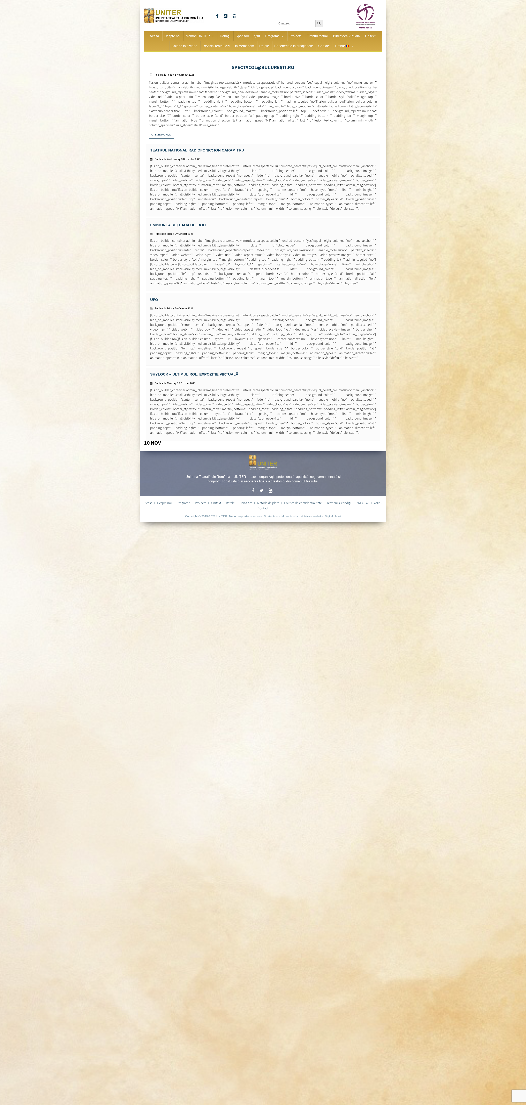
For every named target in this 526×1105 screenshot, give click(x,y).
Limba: (340, 46)
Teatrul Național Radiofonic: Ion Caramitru (192, 148)
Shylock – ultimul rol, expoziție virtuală (189, 371)
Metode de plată (268, 499)
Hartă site (246, 499)
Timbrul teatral (317, 36)
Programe (272, 36)
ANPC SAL (362, 499)
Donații (225, 36)
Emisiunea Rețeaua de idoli (175, 223)
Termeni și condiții (339, 499)
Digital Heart (333, 512)
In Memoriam (244, 46)
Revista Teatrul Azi (216, 46)
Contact (324, 46)
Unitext (370, 36)
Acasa (148, 499)
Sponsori (242, 36)
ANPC (378, 499)
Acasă (154, 36)
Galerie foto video (184, 46)
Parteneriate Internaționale (293, 46)
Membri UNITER (198, 36)
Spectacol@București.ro (263, 66)
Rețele (264, 46)
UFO (153, 297)
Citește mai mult (161, 133)
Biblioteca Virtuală (346, 36)
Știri (257, 36)
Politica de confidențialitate (303, 499)
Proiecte (296, 36)
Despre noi (172, 36)
